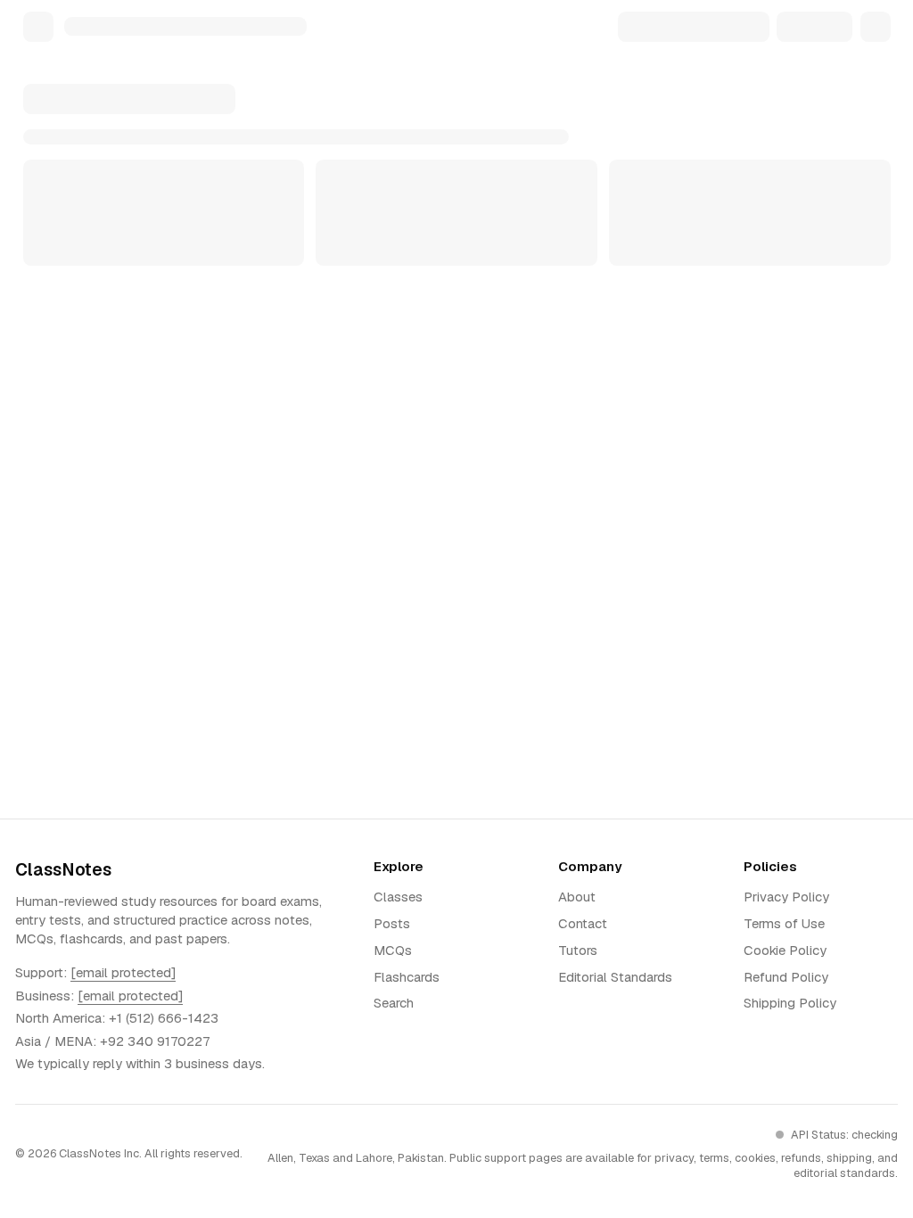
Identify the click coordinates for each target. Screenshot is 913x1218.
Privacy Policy (786, 896)
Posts (392, 923)
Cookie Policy (785, 950)
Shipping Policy (790, 1002)
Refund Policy (786, 976)
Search (394, 1002)
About (577, 896)
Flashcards (407, 976)
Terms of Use (784, 923)
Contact (582, 923)
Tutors (577, 950)
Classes (398, 896)
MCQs (393, 950)
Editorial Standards (615, 976)
